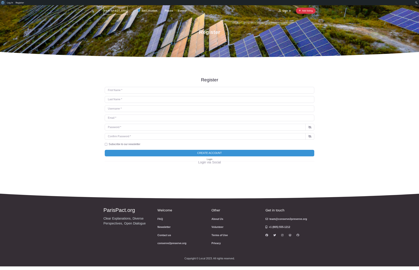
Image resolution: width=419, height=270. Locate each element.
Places (169, 10)
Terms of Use (219, 235)
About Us (217, 219)
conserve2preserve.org (171, 243)
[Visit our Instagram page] (282, 235)
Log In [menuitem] (10, 2)
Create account (209, 153)
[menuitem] (3, 2)
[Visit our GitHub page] (298, 235)
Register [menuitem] (20, 2)
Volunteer (217, 227)
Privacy (216, 243)
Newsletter (164, 227)
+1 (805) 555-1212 (279, 227)
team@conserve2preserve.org (288, 219)
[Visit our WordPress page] (290, 235)
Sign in (286, 10)
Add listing (307, 10)
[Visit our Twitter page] (275, 235)
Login (209, 159)
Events (182, 10)
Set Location (149, 10)
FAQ (160, 219)
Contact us (164, 235)
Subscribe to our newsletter (124, 144)
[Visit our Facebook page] (267, 235)
